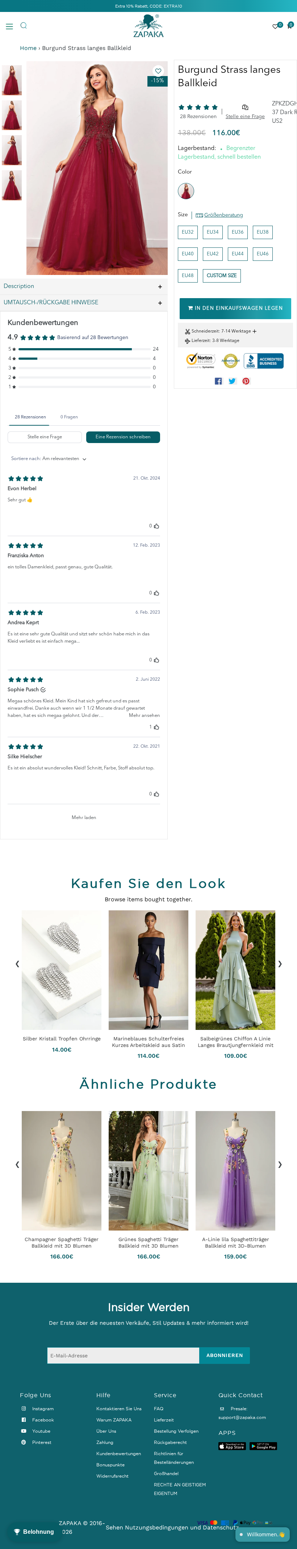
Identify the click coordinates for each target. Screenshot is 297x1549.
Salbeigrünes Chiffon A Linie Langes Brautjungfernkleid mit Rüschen (235, 1042)
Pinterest (41, 1442)
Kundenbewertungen (118, 1453)
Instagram (42, 1408)
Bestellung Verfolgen (176, 1431)
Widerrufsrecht (112, 1476)
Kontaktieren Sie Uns (119, 1408)
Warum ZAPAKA (113, 1420)
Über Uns (106, 1431)
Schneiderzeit (205, 331)
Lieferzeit (201, 341)
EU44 (238, 254)
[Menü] (12, 26)
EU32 (188, 232)
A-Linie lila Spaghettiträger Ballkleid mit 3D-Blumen (235, 1242)
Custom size (222, 276)
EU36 (238, 232)
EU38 (263, 232)
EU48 (188, 276)
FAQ (158, 1408)
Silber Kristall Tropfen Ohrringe (62, 1038)
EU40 (188, 254)
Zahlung (104, 1442)
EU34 (213, 232)
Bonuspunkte (110, 1464)
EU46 (263, 254)
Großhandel (166, 1473)
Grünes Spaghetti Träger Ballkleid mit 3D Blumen (148, 1242)
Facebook (42, 1420)
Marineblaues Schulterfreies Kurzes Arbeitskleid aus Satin (148, 1042)
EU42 (213, 254)
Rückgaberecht (170, 1442)
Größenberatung (223, 215)
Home (28, 48)
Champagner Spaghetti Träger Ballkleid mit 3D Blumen (62, 1242)
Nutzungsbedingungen (156, 1527)
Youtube (40, 1431)
